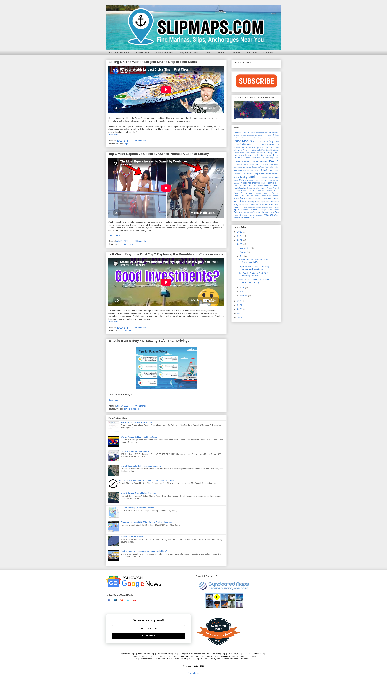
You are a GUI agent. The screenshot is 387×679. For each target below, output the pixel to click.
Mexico (275, 177)
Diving (269, 152)
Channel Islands (245, 147)
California (245, 144)
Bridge (265, 141)
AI (249, 133)
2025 (240, 236)
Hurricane (253, 164)
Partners (270, 191)
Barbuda (237, 138)
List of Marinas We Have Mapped (135, 451)
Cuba (242, 153)
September (245, 248)
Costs (276, 150)
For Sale (238, 157)
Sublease (238, 212)
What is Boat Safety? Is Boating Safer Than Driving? (149, 341)
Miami (236, 180)
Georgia (271, 158)
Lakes (263, 170)
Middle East (253, 180)
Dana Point (250, 153)
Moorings (256, 183)
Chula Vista (274, 147)
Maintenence (272, 173)
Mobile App (246, 183)
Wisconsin (238, 218)
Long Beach (259, 174)
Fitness (268, 155)
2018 (240, 313)
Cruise (236, 153)
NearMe (270, 183)
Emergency (239, 155)
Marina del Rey (265, 177)
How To (221, 52)
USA (241, 215)
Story (270, 210)
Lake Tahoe (254, 171)
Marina (253, 177)
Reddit (269, 196)
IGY (271, 164)
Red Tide (253, 196)
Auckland (250, 135)
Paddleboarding (259, 191)
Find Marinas (143, 52)
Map (245, 177)
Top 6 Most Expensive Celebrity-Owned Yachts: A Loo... (254, 267)
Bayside (270, 138)
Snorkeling (238, 207)
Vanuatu (246, 215)
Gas (266, 158)
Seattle (258, 204)
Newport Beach (271, 185)
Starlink (254, 210)
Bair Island (267, 135)
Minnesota (263, 180)
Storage (262, 210)
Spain (236, 209)
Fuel (262, 158)
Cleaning (238, 150)
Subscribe (252, 52)
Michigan (243, 180)
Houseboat (261, 161)
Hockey (253, 161)
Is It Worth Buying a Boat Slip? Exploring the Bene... (253, 274)
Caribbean (270, 144)
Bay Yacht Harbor (249, 138)
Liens (276, 171)
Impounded (238, 167)
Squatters (245, 210)
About (208, 52)
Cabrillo (236, 145)
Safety (134, 409)
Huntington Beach (241, 164)
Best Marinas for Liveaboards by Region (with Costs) (144, 551)
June (242, 287)
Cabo (277, 141)
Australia (258, 135)
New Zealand (258, 185)
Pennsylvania (246, 193)
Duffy (276, 153)
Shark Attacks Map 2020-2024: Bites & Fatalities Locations (147, 522)
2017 (240, 317)
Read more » (114, 135)
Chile (262, 147)
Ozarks (237, 191)
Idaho (267, 164)
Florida (275, 155)
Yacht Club (249, 217)
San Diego (260, 202)
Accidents (238, 133)
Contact (236, 52)
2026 (240, 232)
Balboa (276, 135)
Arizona (243, 135)
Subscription (248, 212)
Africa (245, 133)
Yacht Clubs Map (164, 52)
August (243, 252)
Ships (125, 144)
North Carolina (240, 188)
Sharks (265, 204)
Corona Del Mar (259, 150)
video (137, 244)
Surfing (267, 212)
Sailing (251, 201)
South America (249, 207)
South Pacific (274, 207)
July (242, 256)
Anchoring (274, 132)
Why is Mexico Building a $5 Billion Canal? (139, 437)
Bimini (276, 138)
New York (247, 185)
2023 (240, 244)
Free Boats (255, 158)
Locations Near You (119, 52)
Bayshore (261, 138)
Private (237, 196)
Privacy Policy (193, 673)
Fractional (246, 158)
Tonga (236, 215)
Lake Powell (243, 171)
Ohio (258, 188)
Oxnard (276, 188)
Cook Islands (248, 150)
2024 (240, 240)
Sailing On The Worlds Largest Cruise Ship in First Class (152, 62)
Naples (264, 183)
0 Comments (140, 140)
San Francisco (272, 202)
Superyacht (128, 244)
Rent (130, 331)
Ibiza (261, 164)
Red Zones (261, 196)
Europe (248, 155)
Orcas (263, 188)
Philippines (258, 193)
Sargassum (239, 204)
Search (252, 204)
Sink (277, 204)
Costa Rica (269, 150)
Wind (276, 215)
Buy (125, 331)
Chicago (255, 147)
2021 (240, 305)
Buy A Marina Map (189, 52)
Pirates (266, 193)
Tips (140, 409)
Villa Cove (259, 215)
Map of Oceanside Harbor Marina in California (141, 466)
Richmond (250, 199)
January (244, 295)
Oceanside (251, 188)
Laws (271, 171)
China (267, 147)
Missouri (237, 183)
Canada (255, 145)
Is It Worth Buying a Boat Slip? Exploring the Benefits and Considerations (165, 254)
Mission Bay (274, 180)
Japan (254, 167)
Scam (247, 204)
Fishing (260, 155)
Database (268, 52)
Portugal (275, 193)
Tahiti (272, 212)
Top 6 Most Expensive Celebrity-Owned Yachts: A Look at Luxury (158, 154)
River (270, 199)
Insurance (247, 167)
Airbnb (253, 133)
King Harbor (269, 167)
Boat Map (241, 141)
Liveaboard (246, 173)
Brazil (260, 141)
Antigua (236, 135)
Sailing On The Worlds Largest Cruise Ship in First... (253, 260)
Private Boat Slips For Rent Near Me (137, 422)
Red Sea (245, 196)
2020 (240, 309)
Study (276, 210)
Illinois (276, 164)
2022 (240, 301)
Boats (253, 141)
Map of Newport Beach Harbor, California (138, 493)
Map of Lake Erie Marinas (132, 537)
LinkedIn (237, 174)
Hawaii (246, 161)
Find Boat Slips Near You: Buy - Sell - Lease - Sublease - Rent (146, 480)
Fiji (254, 155)
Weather (268, 214)
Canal (261, 144)
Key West (260, 167)
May (242, 291)
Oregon (269, 188)
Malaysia (238, 177)
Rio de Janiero (261, 199)
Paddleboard (246, 191)
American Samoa (262, 133)
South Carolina (262, 207)
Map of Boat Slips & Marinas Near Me (137, 508)
